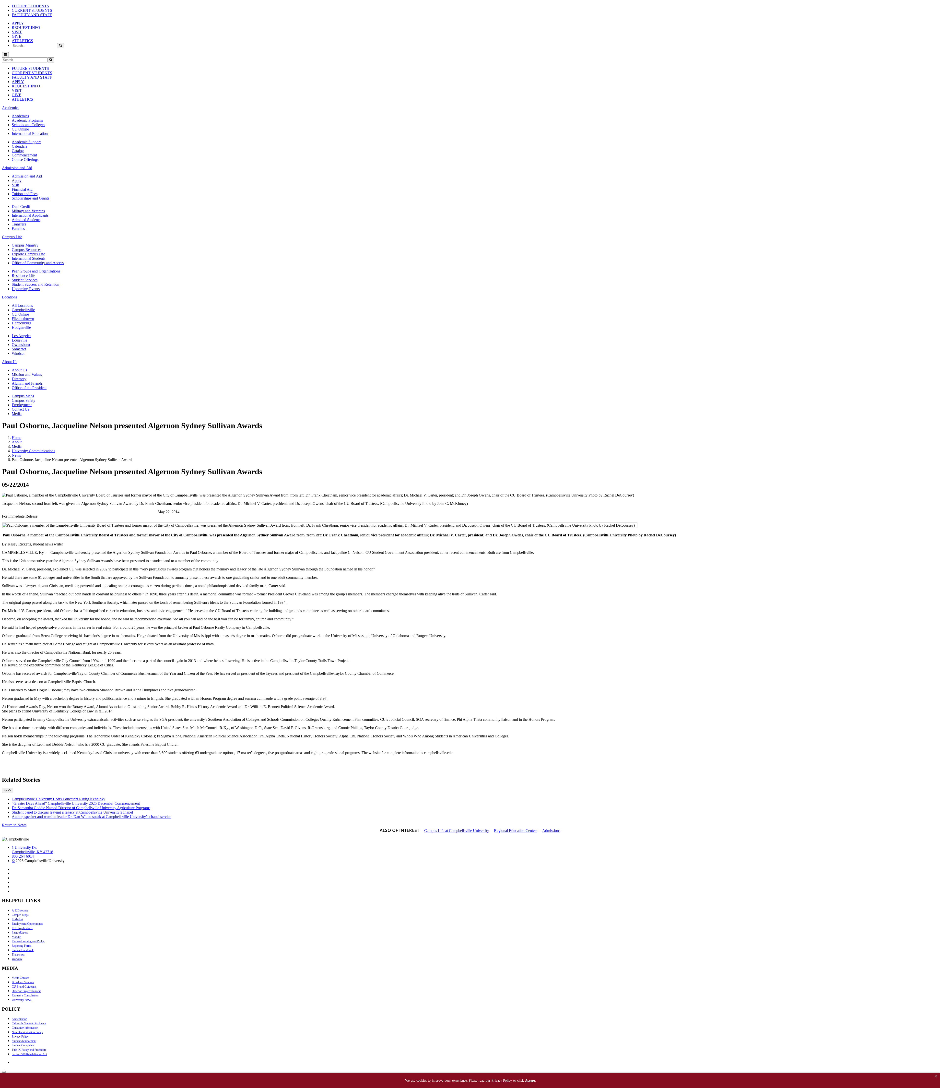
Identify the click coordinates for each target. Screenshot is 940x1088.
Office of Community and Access (38, 263)
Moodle (16, 937)
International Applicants (30, 215)
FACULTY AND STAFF (32, 15)
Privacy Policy (20, 1036)
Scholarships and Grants (30, 198)
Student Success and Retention (35, 284)
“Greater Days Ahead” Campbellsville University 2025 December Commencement (76, 803)
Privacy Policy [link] (502, 1080)
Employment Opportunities (27, 923)
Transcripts (18, 954)
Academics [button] (10, 108)
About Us (19, 370)
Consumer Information (25, 1027)
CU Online (20, 129)
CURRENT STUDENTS (32, 10)
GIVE (16, 36)
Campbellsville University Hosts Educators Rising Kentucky (58, 799)
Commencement (24, 155)
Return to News (14, 825)
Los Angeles (21, 336)
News (16, 455)
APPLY (18, 23)
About (17, 442)
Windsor (18, 353)
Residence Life (23, 275)
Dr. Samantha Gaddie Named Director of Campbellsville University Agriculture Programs (81, 808)
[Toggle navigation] (5, 54)
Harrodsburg (21, 323)
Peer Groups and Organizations (36, 271)
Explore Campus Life (28, 254)
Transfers (19, 224)
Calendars (19, 146)
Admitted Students (26, 220)
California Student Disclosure (29, 1023)
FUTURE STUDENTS (30, 6)
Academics (20, 116)
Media (17, 414)
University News (22, 1000)
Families (18, 228)
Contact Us (20, 409)
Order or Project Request (26, 991)
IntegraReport (20, 932)
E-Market (17, 919)
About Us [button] (9, 362)
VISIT (17, 32)
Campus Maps (23, 396)
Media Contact (20, 978)
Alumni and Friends (27, 383)
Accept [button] (530, 1080)
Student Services (24, 280)
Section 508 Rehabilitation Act (29, 1054)
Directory (19, 379)
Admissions (551, 830)
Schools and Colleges (28, 125)
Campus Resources (26, 250)
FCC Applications (22, 928)
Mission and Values (27, 374)
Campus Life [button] (12, 237)
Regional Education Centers (515, 830)
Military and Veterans (28, 211)
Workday (17, 959)
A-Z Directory (20, 910)
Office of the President (29, 388)
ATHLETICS (22, 41)
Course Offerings (25, 159)
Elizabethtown (23, 319)
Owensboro (21, 345)
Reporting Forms (22, 945)
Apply (17, 180)
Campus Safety (23, 400)
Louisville (19, 340)
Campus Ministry (25, 245)
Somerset (19, 349)
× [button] (936, 1076)
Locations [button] (9, 297)
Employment (22, 405)
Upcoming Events (26, 289)
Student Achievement (24, 1041)
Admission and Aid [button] (17, 168)
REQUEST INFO (26, 27)
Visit (15, 185)
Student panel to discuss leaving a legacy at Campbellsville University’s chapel (72, 812)
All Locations (22, 305)
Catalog (18, 151)
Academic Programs (27, 120)
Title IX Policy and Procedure (29, 1050)
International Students (28, 258)
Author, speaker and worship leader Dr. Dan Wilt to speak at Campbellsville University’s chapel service (91, 817)
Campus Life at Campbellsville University (456, 830)
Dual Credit (21, 206)
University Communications (33, 451)
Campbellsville (23, 310)
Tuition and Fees (24, 194)
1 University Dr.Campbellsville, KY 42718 (32, 849)
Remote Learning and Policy (28, 941)
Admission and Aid (27, 176)
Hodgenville (21, 327)
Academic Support (26, 142)
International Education (30, 133)
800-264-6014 (23, 856)
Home (16, 438)
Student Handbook (23, 950)
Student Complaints (23, 1045)
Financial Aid (22, 189)
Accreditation (19, 1019)
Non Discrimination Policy (27, 1032)
